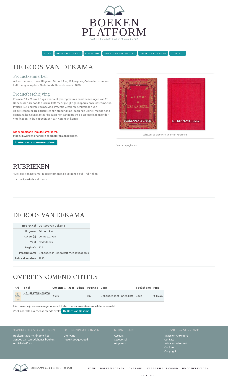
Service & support (181, 330)
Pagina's (92, 287)
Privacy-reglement (176, 343)
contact (68, 368)
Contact (177, 53)
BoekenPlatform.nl (83, 330)
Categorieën (121, 339)
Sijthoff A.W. (46, 231)
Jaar (71, 287)
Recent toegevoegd (76, 339)
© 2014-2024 (56, 368)
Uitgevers (120, 343)
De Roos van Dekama (37, 292)
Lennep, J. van (47, 236)
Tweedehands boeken (34, 330)
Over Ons (92, 53)
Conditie (57, 287)
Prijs (156, 287)
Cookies (169, 347)
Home (48, 53)
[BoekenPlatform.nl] (114, 24)
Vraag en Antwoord (119, 53)
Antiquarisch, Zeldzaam (33, 179)
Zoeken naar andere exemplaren (35, 142)
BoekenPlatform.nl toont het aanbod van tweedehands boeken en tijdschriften (34, 339)
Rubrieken (124, 330)
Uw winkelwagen (153, 53)
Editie (80, 287)
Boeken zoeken (68, 53)
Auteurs (119, 335)
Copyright (170, 351)
